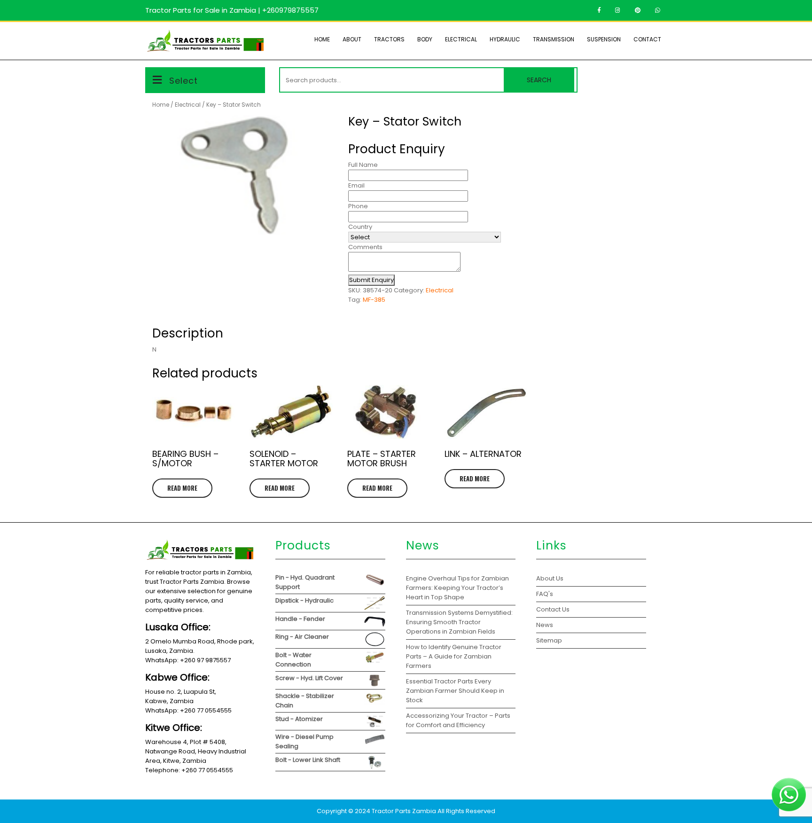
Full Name (363, 164)
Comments (365, 247)
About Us (549, 578)
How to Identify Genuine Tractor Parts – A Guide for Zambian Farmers (453, 656)
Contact (647, 39)
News (544, 624)
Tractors (389, 39)
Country (360, 226)
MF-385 (374, 299)
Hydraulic (505, 39)
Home (322, 39)
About (352, 39)
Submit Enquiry (371, 279)
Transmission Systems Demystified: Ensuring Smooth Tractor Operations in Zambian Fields (459, 622)
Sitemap (549, 640)
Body (424, 39)
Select (183, 80)
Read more (182, 488)
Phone (358, 206)
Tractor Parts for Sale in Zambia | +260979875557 (232, 10)
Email (356, 185)
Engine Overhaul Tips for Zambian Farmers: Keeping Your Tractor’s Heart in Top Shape (457, 588)
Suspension (604, 39)
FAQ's (544, 593)
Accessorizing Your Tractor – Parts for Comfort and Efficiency (458, 720)
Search (539, 80)
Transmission (553, 39)
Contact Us (553, 609)
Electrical (461, 39)
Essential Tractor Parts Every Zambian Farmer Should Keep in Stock (455, 691)
